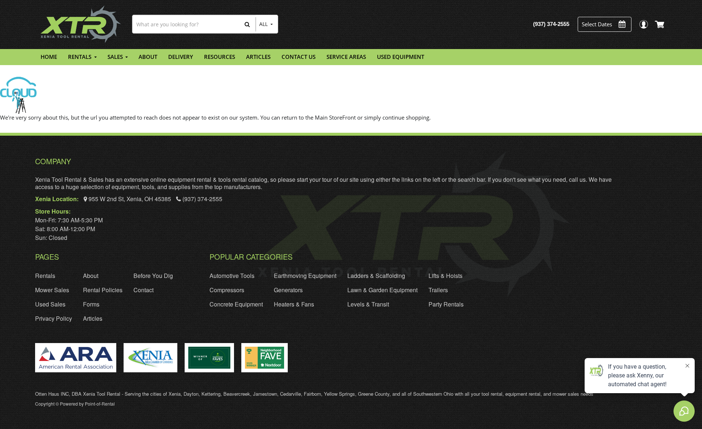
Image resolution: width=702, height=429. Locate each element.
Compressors (227, 290)
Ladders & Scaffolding (376, 275)
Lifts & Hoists (446, 275)
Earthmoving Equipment (305, 275)
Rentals (45, 275)
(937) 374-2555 (201, 199)
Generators (288, 290)
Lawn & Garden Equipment (382, 290)
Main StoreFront (335, 117)
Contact (143, 290)
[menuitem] (49, 57)
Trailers (438, 290)
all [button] (263, 23)
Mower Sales (52, 290)
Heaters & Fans (294, 304)
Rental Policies (102, 290)
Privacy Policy (53, 318)
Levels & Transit (368, 304)
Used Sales (50, 304)
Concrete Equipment (236, 304)
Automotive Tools (232, 275)
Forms (91, 304)
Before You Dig (153, 275)
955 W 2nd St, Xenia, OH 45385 (130, 199)
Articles (92, 318)
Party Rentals (446, 304)
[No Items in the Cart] (660, 24)
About (90, 275)
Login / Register (643, 24)
